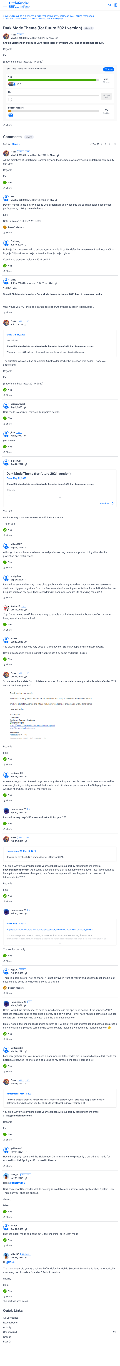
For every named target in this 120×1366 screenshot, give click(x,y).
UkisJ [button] (13, 279)
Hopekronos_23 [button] (18, 809)
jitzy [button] (13, 432)
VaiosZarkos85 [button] (18, 404)
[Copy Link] (56, 38)
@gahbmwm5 (17, 1182)
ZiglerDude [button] (16, 461)
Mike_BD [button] (15, 1174)
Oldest (15, 144)
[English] (19, 5)
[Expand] (60, 498)
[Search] (110, 5)
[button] (6, 36)
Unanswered (60, 1332)
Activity (7, 1327)
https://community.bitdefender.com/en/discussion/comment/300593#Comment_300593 (50, 929)
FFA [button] (12, 196)
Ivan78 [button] (14, 638)
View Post (105, 503)
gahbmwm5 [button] (16, 1148)
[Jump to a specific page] (114, 144)
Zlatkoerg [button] (15, 241)
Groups (7, 1336)
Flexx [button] (13, 34)
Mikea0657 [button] (16, 544)
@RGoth (10, 1262)
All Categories (10, 1317)
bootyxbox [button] (16, 576)
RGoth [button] (14, 1225)
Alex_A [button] (14, 970)
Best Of (7, 1341)
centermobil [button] (17, 773)
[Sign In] (115, 5)
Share (7, 125)
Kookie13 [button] (15, 606)
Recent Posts (10, 1322)
